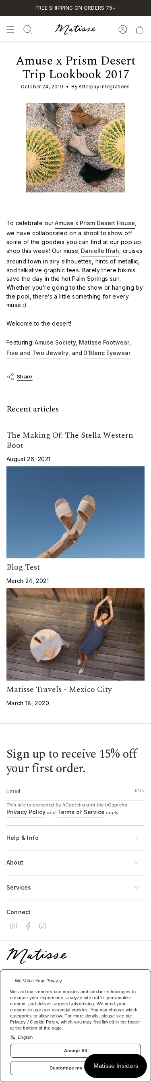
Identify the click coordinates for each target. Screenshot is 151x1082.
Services (18, 887)
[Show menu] (10, 29)
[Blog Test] (75, 512)
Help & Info (22, 837)
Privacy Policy (26, 811)
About (14, 862)
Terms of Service (81, 811)
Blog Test (23, 567)
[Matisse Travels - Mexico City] (75, 634)
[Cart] (139, 29)
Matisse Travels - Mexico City (59, 689)
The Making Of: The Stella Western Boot (69, 440)
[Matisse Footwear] (36, 956)
